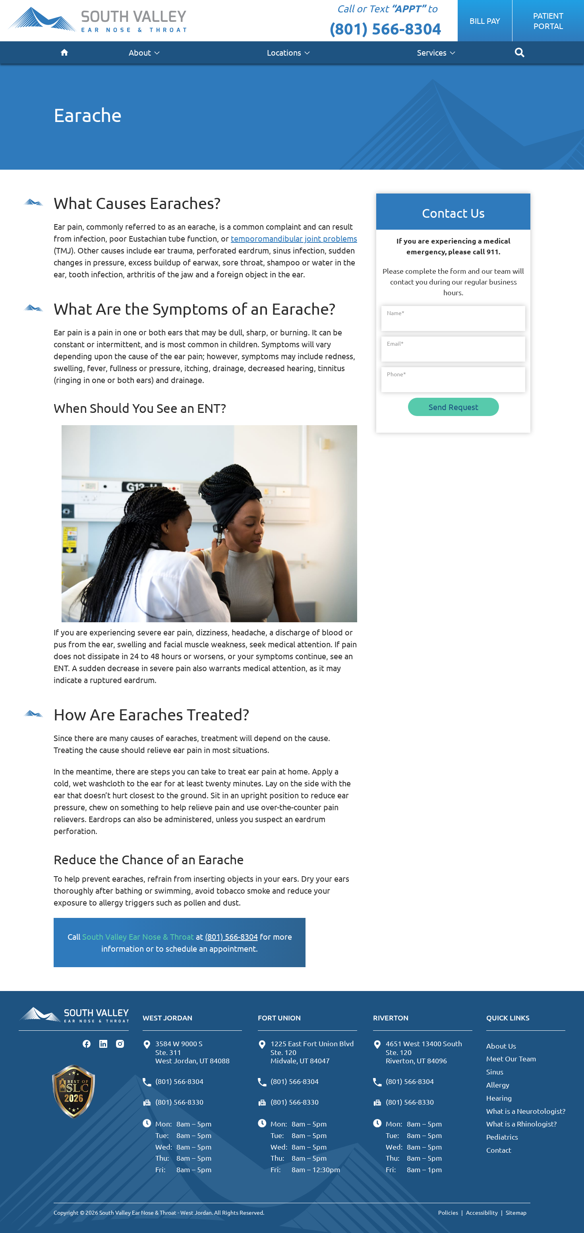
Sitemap (516, 1212)
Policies (448, 1212)
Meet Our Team (511, 1058)
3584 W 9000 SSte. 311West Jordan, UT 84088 (192, 1052)
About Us (501, 1045)
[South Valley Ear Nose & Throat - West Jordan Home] (96, 20)
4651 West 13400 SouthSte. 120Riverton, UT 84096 (424, 1052)
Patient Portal (548, 20)
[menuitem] (64, 52)
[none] (144, 52)
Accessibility (482, 1212)
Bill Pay (485, 20)
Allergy (497, 1084)
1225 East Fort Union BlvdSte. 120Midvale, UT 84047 (312, 1052)
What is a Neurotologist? (525, 1111)
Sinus (494, 1071)
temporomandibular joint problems (294, 238)
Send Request (453, 407)
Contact (498, 1150)
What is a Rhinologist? (521, 1123)
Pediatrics (502, 1136)
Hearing (499, 1098)
